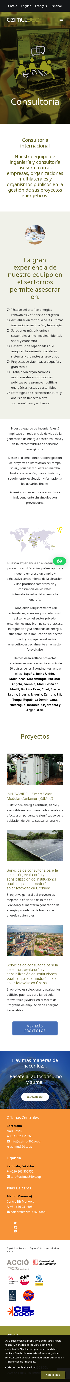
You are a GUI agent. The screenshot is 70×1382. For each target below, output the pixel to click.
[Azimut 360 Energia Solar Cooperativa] (23, 19)
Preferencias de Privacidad (20, 1367)
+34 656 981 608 (21, 1207)
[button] (61, 19)
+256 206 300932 (21, 1171)
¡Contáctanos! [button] (35, 1096)
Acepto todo (53, 1374)
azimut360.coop (21, 1147)
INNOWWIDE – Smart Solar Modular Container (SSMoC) (30, 796)
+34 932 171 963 (21, 1136)
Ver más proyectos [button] (35, 1028)
